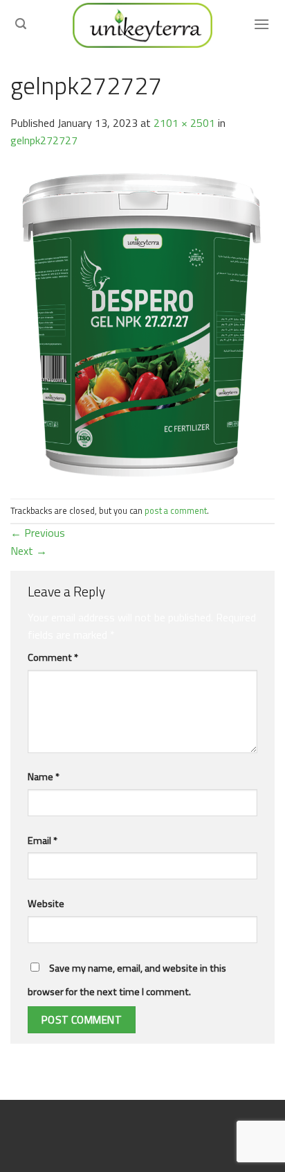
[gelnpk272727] (142, 322)
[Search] (20, 24)
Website (46, 903)
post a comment (176, 510)
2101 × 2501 (184, 122)
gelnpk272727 (43, 140)
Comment (53, 657)
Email (42, 840)
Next (28, 550)
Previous (37, 532)
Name (43, 776)
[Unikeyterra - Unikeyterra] (142, 25)
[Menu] (261, 24)
